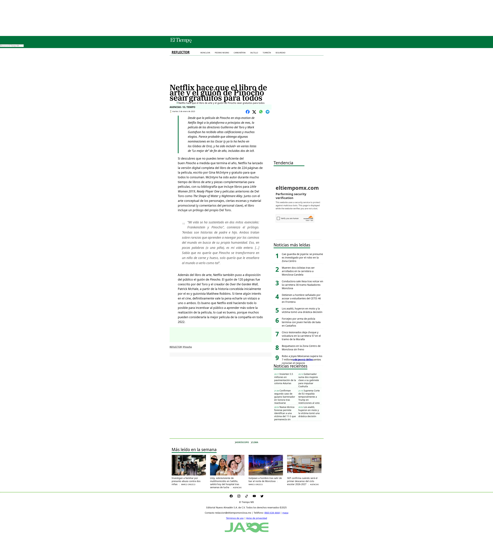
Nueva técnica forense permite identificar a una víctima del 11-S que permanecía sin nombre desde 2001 (285, 413)
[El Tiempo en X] (261, 496)
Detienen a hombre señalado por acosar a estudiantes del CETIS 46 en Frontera (301, 298)
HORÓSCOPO (242, 442)
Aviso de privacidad (256, 518)
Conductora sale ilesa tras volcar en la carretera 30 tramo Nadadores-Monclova (302, 285)
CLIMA (255, 442)
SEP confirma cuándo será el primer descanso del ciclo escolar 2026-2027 (303, 481)
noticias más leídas (303, 359)
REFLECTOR (181, 52)
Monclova (205, 52)
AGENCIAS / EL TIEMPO (182, 107)
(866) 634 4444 (272, 512)
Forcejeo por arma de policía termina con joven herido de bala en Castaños (301, 322)
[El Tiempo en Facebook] (233, 496)
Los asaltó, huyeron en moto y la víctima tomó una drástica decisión (302, 310)
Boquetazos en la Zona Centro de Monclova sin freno (301, 347)
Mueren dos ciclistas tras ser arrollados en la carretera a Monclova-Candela (298, 271)
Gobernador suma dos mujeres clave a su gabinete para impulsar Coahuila (308, 380)
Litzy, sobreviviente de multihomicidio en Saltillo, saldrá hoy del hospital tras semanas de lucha (225, 482)
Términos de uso (235, 518)
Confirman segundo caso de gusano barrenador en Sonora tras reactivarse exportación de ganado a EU (284, 397)
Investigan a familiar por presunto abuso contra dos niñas (186, 481)
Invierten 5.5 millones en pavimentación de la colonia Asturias (285, 378)
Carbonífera (240, 52)
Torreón (267, 52)
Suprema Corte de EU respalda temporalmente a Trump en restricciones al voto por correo (309, 397)
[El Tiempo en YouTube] (256, 496)
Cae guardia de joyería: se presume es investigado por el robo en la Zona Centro (302, 257)
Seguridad (280, 52)
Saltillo (254, 52)
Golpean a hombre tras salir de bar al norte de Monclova (265, 481)
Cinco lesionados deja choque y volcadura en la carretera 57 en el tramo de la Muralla (301, 336)
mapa (285, 512)
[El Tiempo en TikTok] (248, 496)
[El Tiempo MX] (181, 42)
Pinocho (187, 346)
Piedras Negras (222, 52)
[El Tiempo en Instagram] (240, 496)
